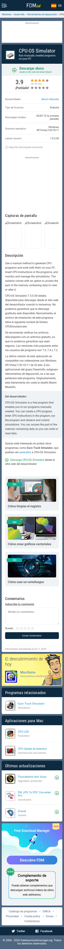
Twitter (21, 931)
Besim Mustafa (50, 99)
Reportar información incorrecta (26, 147)
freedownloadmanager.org (36, 940)
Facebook (46, 931)
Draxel (22, 811)
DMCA (46, 911)
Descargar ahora (31, 68)
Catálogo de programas (23, 911)
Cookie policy (32, 916)
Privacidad (12, 916)
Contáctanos (32, 921)
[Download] (57, 778)
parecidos (25, 452)
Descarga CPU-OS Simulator (27, 459)
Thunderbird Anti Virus (32, 776)
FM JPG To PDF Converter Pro (34, 794)
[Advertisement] (32, 32)
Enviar (49, 916)
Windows (6, 14)
